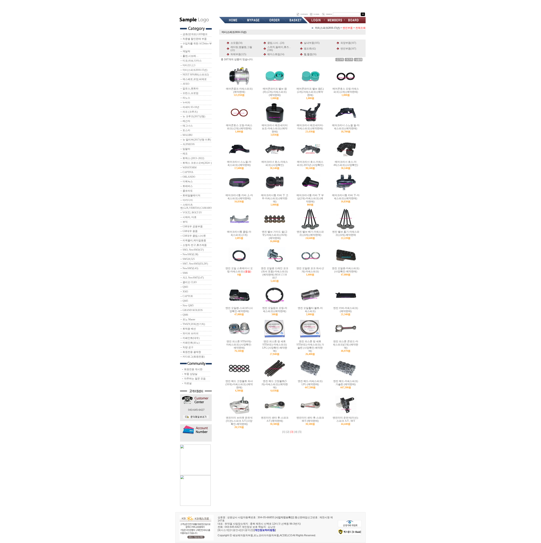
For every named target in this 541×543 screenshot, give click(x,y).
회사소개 (223, 530)
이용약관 (247, 530)
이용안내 (235, 530)
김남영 (271, 526)
